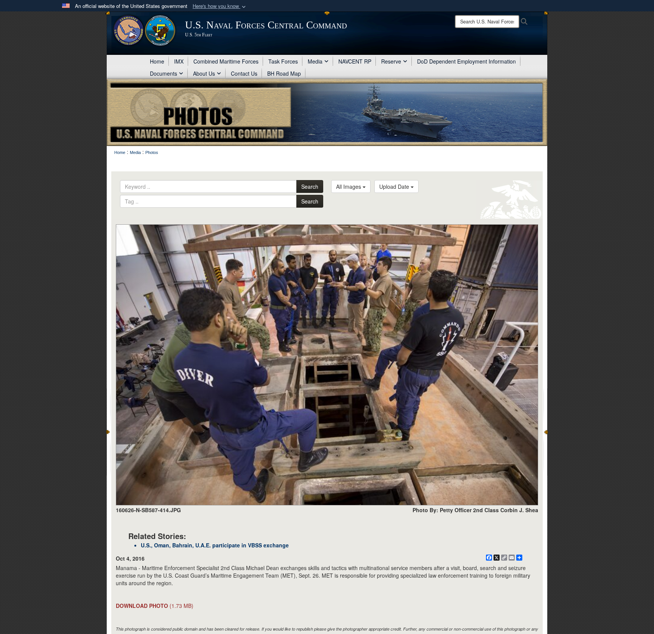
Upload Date (395, 186)
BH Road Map (284, 73)
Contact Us (244, 73)
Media (315, 61)
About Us (204, 73)
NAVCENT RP (354, 61)
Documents (163, 73)
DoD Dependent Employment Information (466, 61)
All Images (349, 186)
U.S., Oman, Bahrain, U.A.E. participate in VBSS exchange (215, 545)
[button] (220, 6)
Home (157, 61)
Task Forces (283, 61)
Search (309, 186)
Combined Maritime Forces (225, 61)
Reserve (391, 61)
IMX (179, 61)
